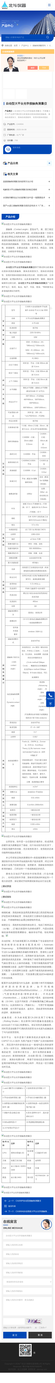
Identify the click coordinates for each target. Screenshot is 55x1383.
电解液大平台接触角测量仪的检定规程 (20, 189)
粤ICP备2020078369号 (32, 1366)
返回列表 (12, 1206)
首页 (16, 45)
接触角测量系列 (39, 45)
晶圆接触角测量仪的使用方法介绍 (18, 181)
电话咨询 (50, 699)
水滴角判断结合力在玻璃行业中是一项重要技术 (24, 197)
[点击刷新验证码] (34, 1321)
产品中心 (25, 45)
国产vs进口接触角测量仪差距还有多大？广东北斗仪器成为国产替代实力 (27, 205)
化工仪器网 (22, 1369)
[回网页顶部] (50, 704)
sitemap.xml (42, 1369)
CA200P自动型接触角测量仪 (28, 1201)
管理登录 (32, 1369)
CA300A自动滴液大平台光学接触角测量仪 (34, 1211)
